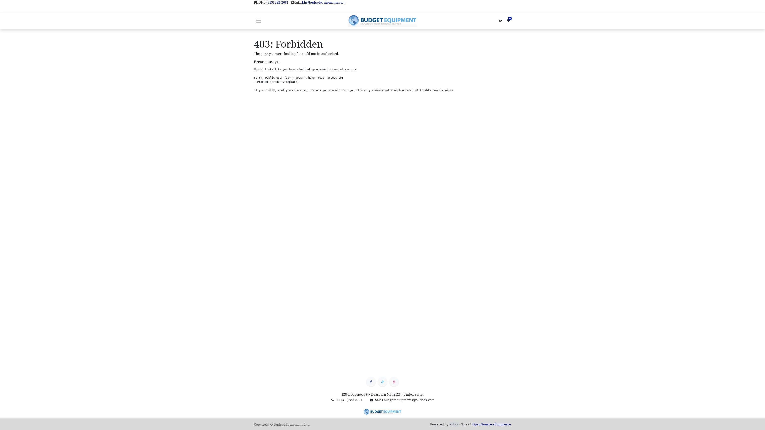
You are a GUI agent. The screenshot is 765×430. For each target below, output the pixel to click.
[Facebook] (371, 382)
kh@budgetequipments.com (323, 2)
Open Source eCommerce (491, 424)
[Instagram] (394, 382)
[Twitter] (382, 382)
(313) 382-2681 (277, 2)
